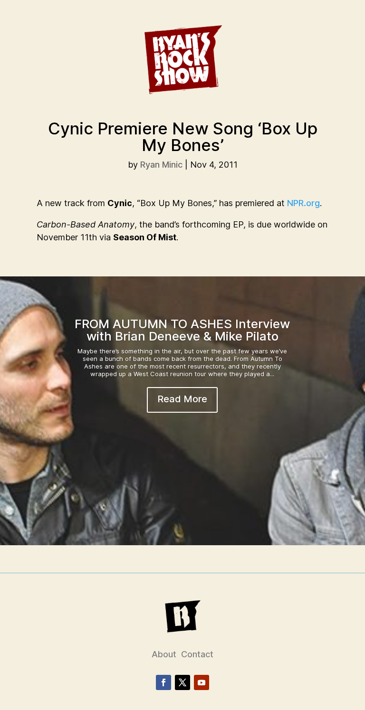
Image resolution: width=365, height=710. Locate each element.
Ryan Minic (161, 165)
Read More (182, 399)
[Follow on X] (182, 682)
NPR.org (303, 203)
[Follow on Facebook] (163, 682)
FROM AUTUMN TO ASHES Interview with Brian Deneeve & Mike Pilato (182, 329)
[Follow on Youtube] (201, 682)
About (164, 654)
